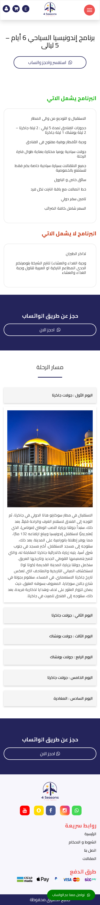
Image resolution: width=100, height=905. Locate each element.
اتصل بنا (90, 850)
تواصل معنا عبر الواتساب (68, 895)
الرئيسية (90, 833)
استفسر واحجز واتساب (47, 62)
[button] (50, 395)
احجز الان (48, 330)
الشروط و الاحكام (82, 842)
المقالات (89, 858)
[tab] (50, 395)
